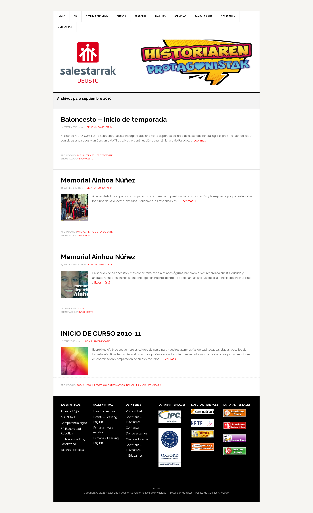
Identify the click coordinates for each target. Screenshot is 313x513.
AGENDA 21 (69, 417)
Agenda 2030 (70, 411)
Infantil (130, 385)
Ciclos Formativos (114, 385)
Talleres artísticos (72, 450)
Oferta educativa (137, 439)
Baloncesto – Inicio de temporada (114, 119)
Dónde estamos (136, 433)
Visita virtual (134, 411)
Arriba (156, 488)
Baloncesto (86, 158)
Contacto (135, 492)
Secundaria (154, 385)
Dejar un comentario (99, 127)
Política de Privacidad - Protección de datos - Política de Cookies (179, 492)
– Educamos (134, 455)
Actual (81, 155)
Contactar (132, 427)
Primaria (141, 385)
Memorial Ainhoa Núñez (98, 180)
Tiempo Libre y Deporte (99, 155)
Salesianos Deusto (88, 62)
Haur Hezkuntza (104, 411)
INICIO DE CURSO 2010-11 (101, 333)
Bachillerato (94, 385)
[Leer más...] (200, 140)
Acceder (224, 492)
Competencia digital (74, 423)
